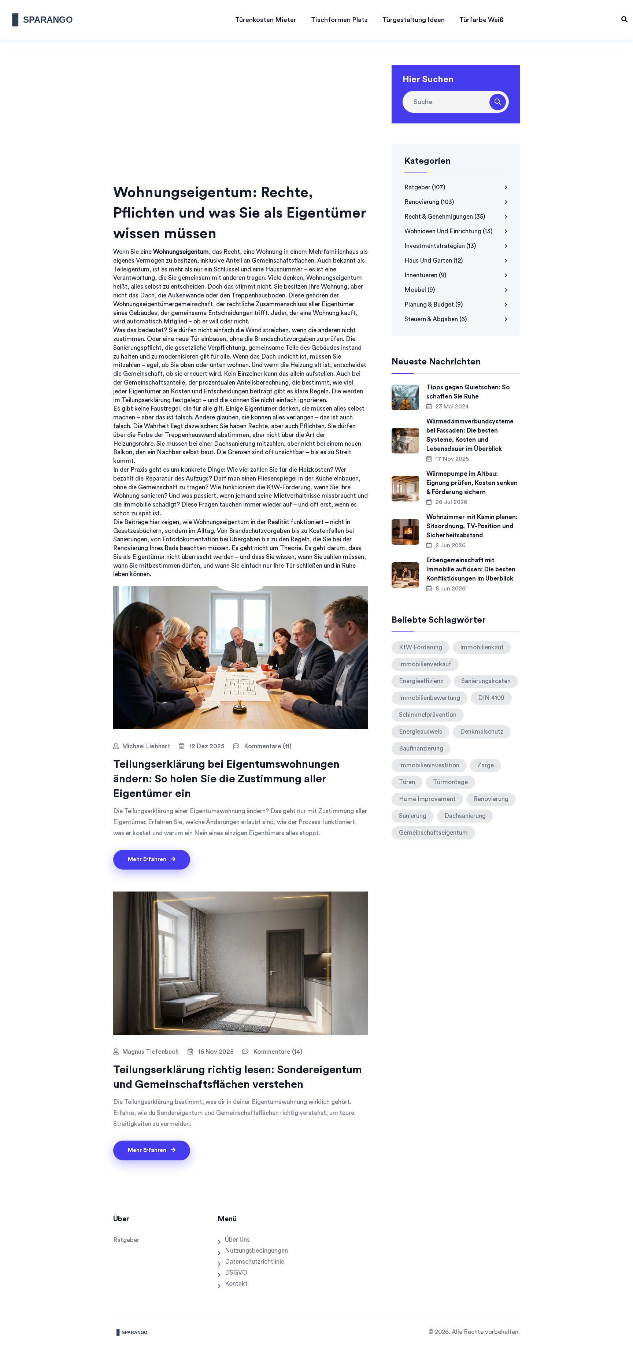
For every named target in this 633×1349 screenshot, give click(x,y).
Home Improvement (427, 799)
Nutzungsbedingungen (256, 1251)
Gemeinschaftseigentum (433, 833)
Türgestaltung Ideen (413, 19)
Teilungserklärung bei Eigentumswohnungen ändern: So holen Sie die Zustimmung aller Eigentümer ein (226, 779)
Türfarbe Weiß (481, 19)
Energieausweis (420, 732)
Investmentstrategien (440, 246)
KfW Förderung (420, 647)
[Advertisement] (240, 127)
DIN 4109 (491, 698)
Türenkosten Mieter (265, 19)
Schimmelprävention (427, 715)
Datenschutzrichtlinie (254, 1262)
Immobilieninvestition (429, 765)
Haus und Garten (433, 260)
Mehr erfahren (148, 859)
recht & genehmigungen (444, 217)
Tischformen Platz (339, 19)
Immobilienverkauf (425, 664)
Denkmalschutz (481, 732)
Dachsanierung (465, 816)
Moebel (419, 290)
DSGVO (236, 1273)
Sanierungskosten (486, 681)
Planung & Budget (433, 304)
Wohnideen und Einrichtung (448, 231)
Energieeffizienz (421, 681)
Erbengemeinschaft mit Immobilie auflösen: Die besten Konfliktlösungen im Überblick (470, 569)
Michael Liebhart (146, 746)
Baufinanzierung (421, 748)
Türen (407, 782)
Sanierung (412, 816)
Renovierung (429, 202)
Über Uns (237, 1240)
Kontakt (236, 1284)
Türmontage (450, 782)
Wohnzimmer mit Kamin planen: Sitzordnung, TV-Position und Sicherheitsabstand (472, 526)
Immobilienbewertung (429, 698)
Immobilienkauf (482, 647)
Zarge (485, 765)
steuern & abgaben (435, 319)
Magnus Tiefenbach (150, 1052)
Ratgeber (424, 187)
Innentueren (425, 275)
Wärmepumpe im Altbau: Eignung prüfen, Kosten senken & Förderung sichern (472, 483)
